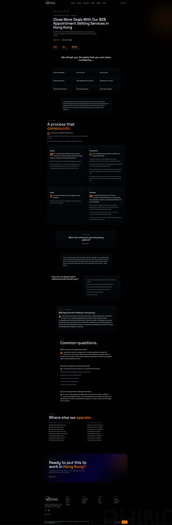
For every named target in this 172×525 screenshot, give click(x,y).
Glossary (116, 502)
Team (99, 500)
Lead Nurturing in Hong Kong (93, 433)
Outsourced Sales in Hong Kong (94, 440)
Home (54, 11)
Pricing (104, 3)
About (99, 499)
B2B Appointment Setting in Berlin (56, 427)
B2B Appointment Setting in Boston (56, 435)
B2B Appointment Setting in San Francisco (58, 433)
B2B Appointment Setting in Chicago (57, 437)
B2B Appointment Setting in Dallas (56, 440)
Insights (92, 3)
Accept (124, 522)
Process (68, 500)
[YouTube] (49, 510)
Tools (67, 502)
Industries (79, 3)
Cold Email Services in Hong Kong (94, 427)
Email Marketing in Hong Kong (94, 431)
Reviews (84, 502)
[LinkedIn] (46, 510)
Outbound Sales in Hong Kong (94, 437)
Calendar (99, 3)
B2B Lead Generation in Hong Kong (95, 425)
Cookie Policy (51, 522)
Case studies (86, 3)
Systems (73, 3)
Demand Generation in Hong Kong (94, 429)
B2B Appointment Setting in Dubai (56, 429)
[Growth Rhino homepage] (50, 3)
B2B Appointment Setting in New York (57, 431)
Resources (116, 500)
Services (59, 11)
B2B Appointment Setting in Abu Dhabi (57, 425)
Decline (118, 522)
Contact (100, 502)
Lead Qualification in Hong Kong (94, 435)
